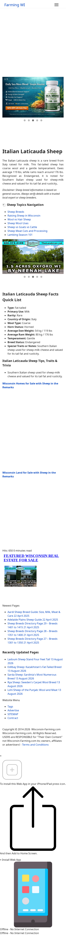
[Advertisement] (33, 42)
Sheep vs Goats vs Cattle (22, 227)
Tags (10, 706)
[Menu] (56, 5)
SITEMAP (13, 714)
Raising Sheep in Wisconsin (24, 215)
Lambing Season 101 (20, 234)
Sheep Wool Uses (18, 223)
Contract (13, 718)
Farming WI (14, 5)
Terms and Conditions (35, 744)
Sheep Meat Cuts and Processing (27, 231)
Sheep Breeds (16, 212)
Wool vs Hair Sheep (19, 219)
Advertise (13, 710)
